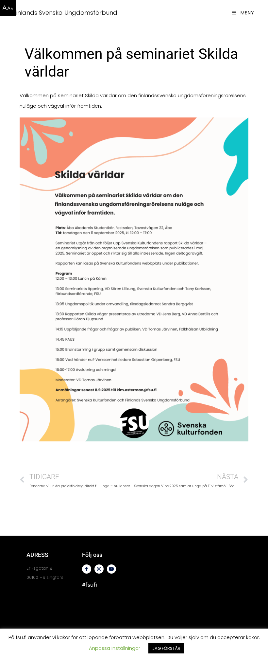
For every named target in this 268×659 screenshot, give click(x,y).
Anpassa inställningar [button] (114, 648)
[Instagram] (99, 569)
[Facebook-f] (86, 569)
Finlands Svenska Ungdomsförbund (65, 13)
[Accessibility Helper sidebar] (8, 8)
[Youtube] (111, 569)
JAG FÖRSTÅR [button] (166, 648)
